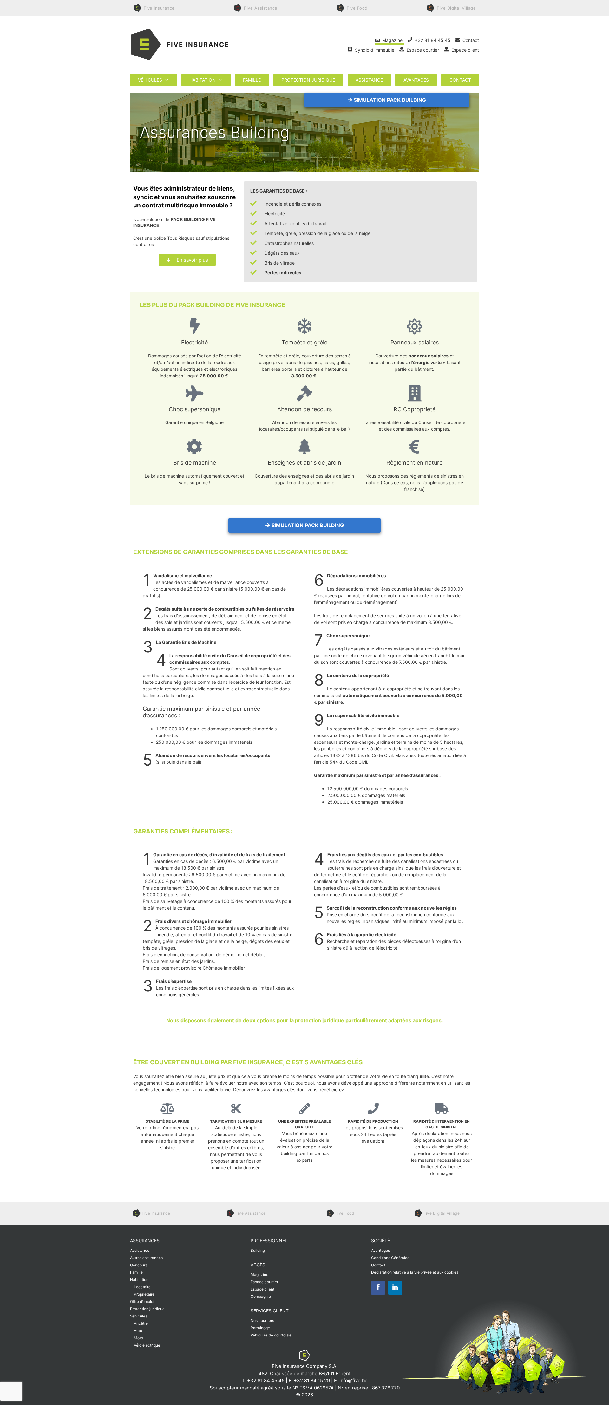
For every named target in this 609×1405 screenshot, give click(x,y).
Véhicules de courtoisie (271, 1335)
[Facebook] (378, 1287)
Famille (252, 79)
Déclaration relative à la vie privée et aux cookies (414, 1272)
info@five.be (353, 1380)
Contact (469, 40)
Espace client (464, 50)
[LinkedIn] (395, 1287)
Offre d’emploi (142, 1301)
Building (258, 1250)
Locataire (142, 1286)
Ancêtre (141, 1323)
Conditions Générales (390, 1257)
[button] (386, 100)
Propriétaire (144, 1294)
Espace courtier (422, 50)
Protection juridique (308, 79)
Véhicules (150, 79)
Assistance (369, 79)
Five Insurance (198, 45)
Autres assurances (146, 1257)
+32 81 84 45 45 (432, 40)
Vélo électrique (147, 1345)
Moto (138, 1338)
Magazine (392, 40)
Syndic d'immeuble (374, 50)
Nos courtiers (262, 1320)
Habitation (202, 79)
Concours (138, 1265)
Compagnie (261, 1296)
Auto (138, 1330)
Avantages (416, 79)
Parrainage (260, 1327)
